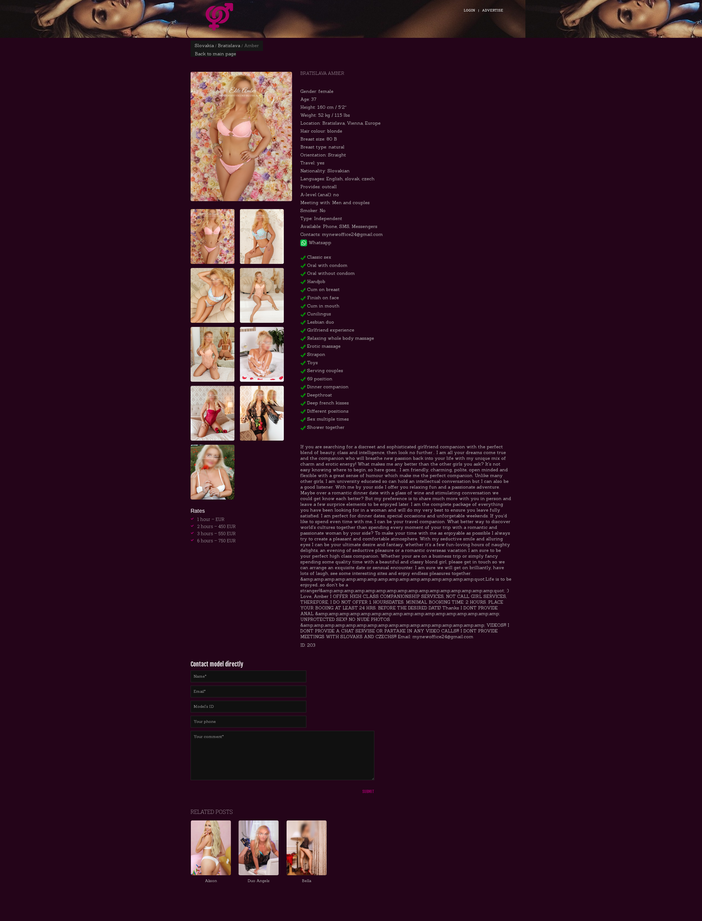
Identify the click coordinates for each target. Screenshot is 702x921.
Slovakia (204, 45)
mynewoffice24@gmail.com (352, 234)
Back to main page (215, 53)
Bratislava (229, 45)
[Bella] (306, 847)
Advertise (492, 10)
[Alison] (211, 847)
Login (469, 10)
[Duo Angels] (259, 847)
